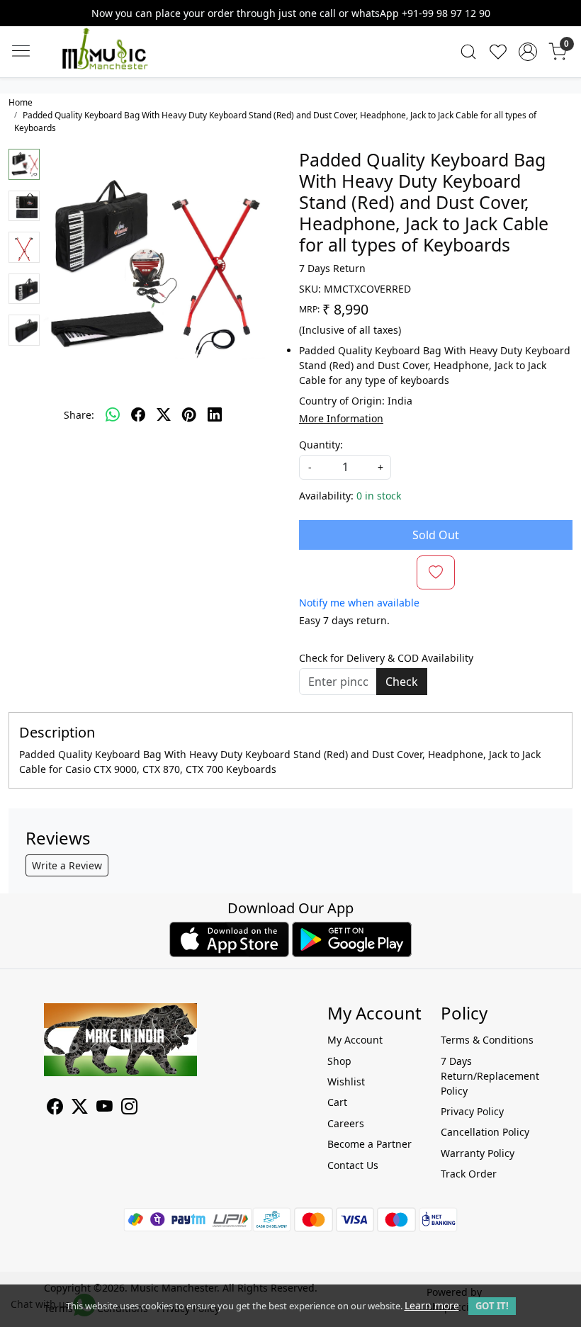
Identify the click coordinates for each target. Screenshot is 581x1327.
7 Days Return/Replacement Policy (489, 1075)
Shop (339, 1061)
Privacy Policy (472, 1111)
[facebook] (138, 414)
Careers (345, 1123)
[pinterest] (189, 414)
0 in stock (378, 495)
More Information (341, 418)
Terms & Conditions (487, 1039)
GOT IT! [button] (492, 1305)
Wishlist (346, 1081)
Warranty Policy (477, 1153)
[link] (468, 52)
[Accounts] (528, 52)
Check (401, 681)
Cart (337, 1102)
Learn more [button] (432, 1305)
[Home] (126, 62)
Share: (79, 415)
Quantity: (321, 444)
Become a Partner (369, 1144)
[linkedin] (214, 414)
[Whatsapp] (112, 414)
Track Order (469, 1173)
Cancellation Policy (485, 1132)
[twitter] (163, 414)
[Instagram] (129, 1108)
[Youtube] (104, 1108)
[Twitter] (80, 1108)
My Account (355, 1039)
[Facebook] (55, 1108)
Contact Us (352, 1165)
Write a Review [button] (67, 865)
